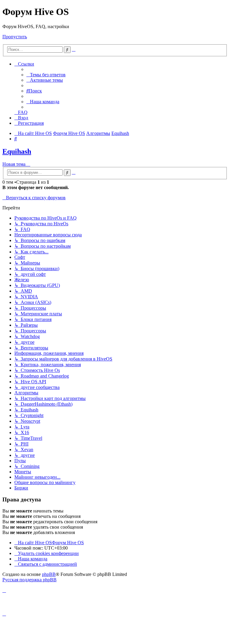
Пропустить (14, 36)
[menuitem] (46, 74)
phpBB (49, 574)
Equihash (16, 151)
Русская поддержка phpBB (29, 579)
